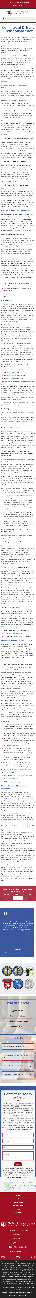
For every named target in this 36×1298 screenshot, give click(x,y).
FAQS (18, 1209)
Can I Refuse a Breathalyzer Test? (14, 1074)
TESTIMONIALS (18, 1202)
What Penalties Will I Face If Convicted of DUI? (16, 1056)
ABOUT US (18, 1199)
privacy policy (16, 1177)
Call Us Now (18, 898)
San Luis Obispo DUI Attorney (12, 865)
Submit (18, 1164)
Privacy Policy (13, 1296)
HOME (18, 1195)
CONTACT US (18, 1212)
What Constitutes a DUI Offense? (14, 1046)
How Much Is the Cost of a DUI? (13, 1066)
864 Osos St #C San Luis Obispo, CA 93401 (18, 3)
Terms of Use (23, 1296)
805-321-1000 (18, 5)
